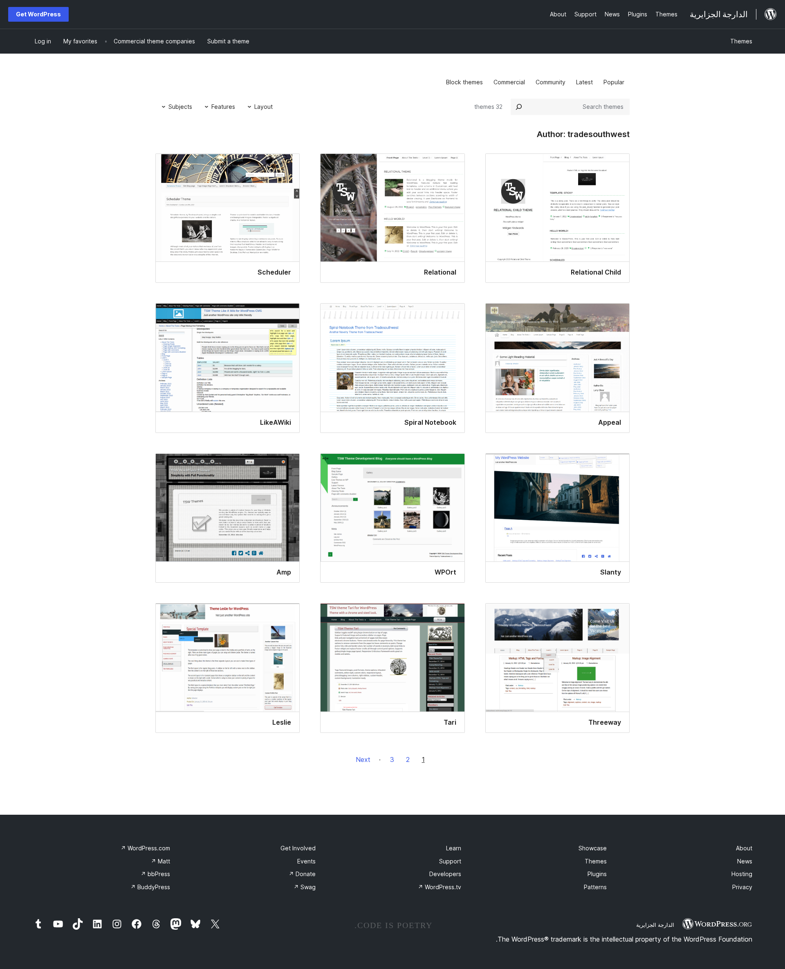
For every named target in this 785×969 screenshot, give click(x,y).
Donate (302, 873)
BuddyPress (150, 886)
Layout (263, 106)
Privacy (742, 886)
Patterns (595, 886)
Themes (741, 41)
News (744, 861)
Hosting (741, 873)
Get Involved (298, 848)
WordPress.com (145, 848)
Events (306, 861)
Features (223, 106)
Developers (445, 873)
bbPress (155, 873)
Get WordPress (38, 14)
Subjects (180, 106)
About (744, 848)
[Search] (519, 107)
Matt (160, 861)
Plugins (597, 873)
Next (363, 759)
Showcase (593, 848)
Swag (305, 886)
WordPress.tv (439, 886)
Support (450, 861)
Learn (453, 848)
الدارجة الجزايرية (655, 925)
